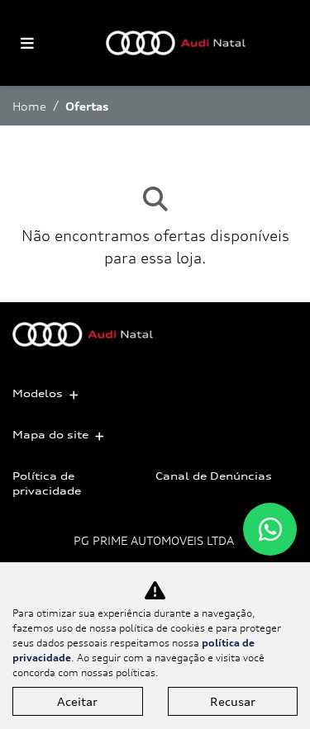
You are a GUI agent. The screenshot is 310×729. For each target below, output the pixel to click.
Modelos (37, 393)
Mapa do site (50, 434)
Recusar (232, 701)
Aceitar (77, 701)
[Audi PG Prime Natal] (176, 43)
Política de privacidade (46, 483)
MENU (27, 43)
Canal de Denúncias (213, 476)
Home (29, 106)
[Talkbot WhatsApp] (270, 529)
